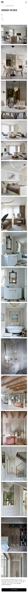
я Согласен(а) (14, 589)
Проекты (3, 5)
